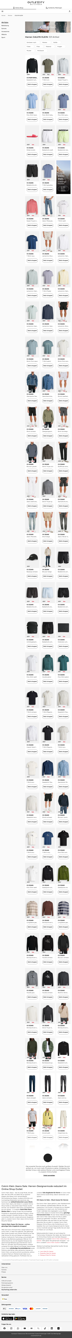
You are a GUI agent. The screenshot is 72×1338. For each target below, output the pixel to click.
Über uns (4, 1267)
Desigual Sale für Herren (48, 1255)
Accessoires (5, 31)
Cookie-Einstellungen (41, 1333)
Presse (4, 1272)
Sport (3, 37)
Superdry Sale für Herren (48, 1253)
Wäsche (4, 34)
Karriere (4, 1270)
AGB (48, 1333)
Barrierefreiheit (30, 1333)
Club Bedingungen (56, 1333)
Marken (10, 15)
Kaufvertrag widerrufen (9, 1290)
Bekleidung (5, 25)
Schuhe (4, 28)
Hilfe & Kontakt (6, 1281)
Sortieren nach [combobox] (31, 43)
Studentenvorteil (7, 1287)
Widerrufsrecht (6, 1285)
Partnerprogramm (7, 1283)
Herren (3, 15)
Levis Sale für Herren (46, 1251)
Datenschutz (21, 1333)
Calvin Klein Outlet (53, 1242)
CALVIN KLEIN (19, 15)
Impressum (14, 1333)
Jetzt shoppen (32, 84)
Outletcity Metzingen (36, 3)
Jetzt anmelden (49, 1175)
